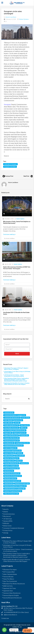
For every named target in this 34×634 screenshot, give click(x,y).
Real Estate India (10, 478)
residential (8, 483)
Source (6, 156)
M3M (19, 453)
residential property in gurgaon (14, 488)
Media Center (7, 526)
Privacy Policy (7, 530)
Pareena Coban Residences (11, 593)
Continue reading (9, 234)
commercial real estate (12, 417)
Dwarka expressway (11, 425)
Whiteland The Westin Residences (14, 584)
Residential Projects (22, 483)
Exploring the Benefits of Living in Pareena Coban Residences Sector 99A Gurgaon (16, 383)
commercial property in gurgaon (14, 415)
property (24, 463)
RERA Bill (6, 523)
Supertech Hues (8, 591)
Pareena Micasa (8, 576)
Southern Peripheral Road (12, 491)
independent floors (22, 443)
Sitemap (5, 533)
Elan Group (24, 425)
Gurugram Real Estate (11, 438)
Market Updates (24, 19)
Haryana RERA (7, 521)
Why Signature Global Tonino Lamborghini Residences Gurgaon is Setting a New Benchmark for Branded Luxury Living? (16, 380)
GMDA (23, 427)
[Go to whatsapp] (4, 630)
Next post (26, 176)
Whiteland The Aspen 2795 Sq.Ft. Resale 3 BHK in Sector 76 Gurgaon (16, 368)
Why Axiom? (7, 516)
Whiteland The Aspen (10, 569)
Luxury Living (9, 453)
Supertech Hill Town (9, 588)
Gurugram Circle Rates (10, 166)
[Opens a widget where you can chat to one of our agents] (27, 631)
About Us (6, 509)
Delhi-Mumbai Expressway (13, 420)
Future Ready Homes (11, 427)
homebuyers (8, 443)
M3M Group (8, 455)
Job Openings (7, 519)
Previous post (9, 176)
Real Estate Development (12, 476)
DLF (17, 422)
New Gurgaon (9, 460)
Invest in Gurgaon (10, 448)
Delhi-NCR (8, 422)
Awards (5, 512)
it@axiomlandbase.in (10, 615)
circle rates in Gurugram (10, 164)
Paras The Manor (8, 579)
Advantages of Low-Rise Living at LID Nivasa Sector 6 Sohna (17, 372)
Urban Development (11, 493)
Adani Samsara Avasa (10, 574)
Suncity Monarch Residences (12, 598)
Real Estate (8, 471)
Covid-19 (25, 417)
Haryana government (11, 440)
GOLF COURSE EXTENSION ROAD (14, 430)
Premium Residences (11, 463)
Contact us (4, 618)
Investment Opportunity (12, 450)
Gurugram (7, 104)
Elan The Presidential (10, 581)
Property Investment (11, 468)
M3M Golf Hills (8, 586)
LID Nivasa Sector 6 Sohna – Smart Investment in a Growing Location (14, 375)
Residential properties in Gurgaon (15, 486)
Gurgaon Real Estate (11, 435)
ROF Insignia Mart (9, 572)
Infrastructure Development (13, 445)
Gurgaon (7, 433)
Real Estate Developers (11, 473)
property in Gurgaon (11, 465)
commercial (8, 412)
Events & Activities (9, 514)
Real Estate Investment (12, 481)
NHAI (19, 460)
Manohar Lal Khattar (11, 458)
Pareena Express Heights (11, 595)
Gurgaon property (19, 433)
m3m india (19, 455)
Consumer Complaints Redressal (13, 528)
